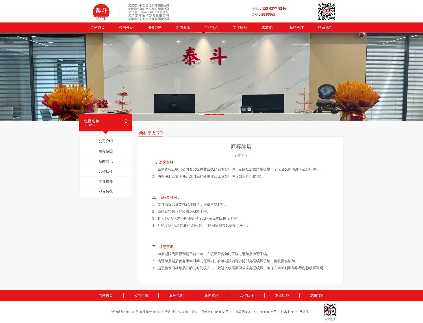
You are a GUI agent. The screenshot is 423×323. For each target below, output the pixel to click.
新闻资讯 (183, 27)
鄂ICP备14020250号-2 (216, 312)
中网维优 (302, 312)
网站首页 (98, 27)
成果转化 (268, 27)
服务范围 (155, 27)
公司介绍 (126, 27)
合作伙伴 (211, 27)
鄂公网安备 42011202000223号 (256, 312)
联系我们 (325, 27)
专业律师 (240, 27)
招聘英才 (297, 27)
